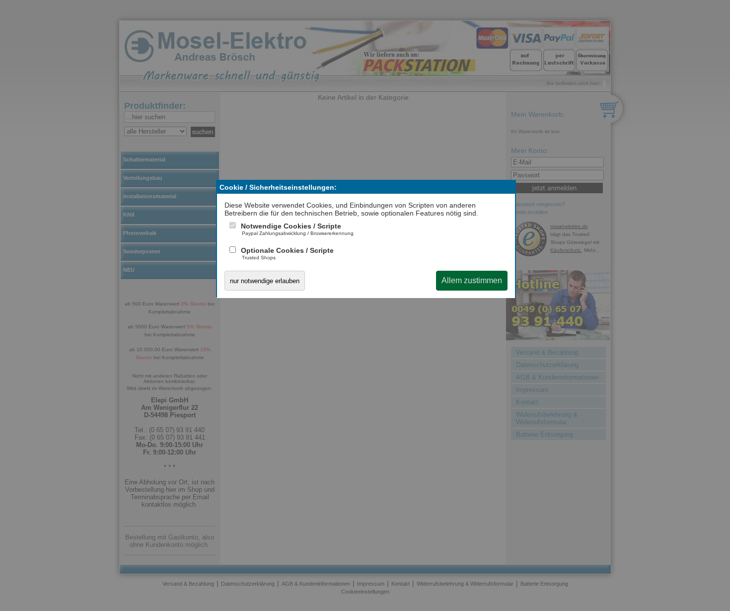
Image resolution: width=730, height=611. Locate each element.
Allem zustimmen (471, 280)
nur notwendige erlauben (264, 281)
